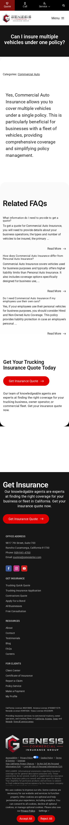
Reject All (46, 818)
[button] (63, 5)
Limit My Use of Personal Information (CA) (43, 766)
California (39, 719)
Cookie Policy (47, 758)
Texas (55, 719)
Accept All (25, 818)
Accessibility (11, 758)
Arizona (48, 719)
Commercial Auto (29, 74)
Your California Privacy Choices (20, 764)
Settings (43, 810)
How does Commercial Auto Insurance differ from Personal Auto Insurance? (33, 257)
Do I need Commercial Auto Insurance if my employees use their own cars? (29, 300)
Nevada (9, 721)
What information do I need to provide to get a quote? (30, 219)
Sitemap (21, 761)
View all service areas (23, 721)
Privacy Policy (26, 758)
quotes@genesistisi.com (27, 557)
